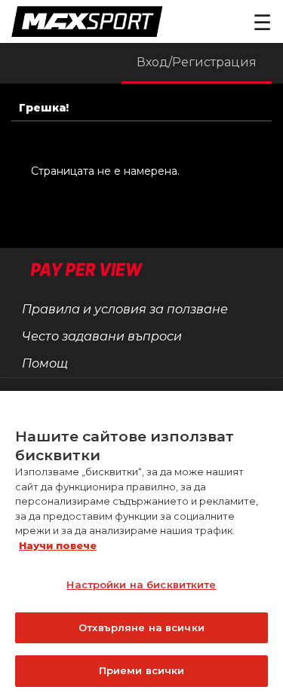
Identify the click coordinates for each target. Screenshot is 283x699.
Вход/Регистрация (197, 62)
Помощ (45, 363)
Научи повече (58, 545)
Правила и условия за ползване (125, 309)
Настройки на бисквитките (141, 584)
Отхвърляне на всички (141, 627)
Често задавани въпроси (102, 336)
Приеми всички (142, 670)
